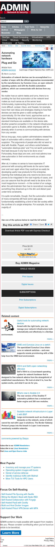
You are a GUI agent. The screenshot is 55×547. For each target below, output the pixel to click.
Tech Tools (29, 27)
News (3, 27)
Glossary (5, 545)
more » (50, 338)
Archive (4, 30)
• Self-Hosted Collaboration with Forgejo (18, 499)
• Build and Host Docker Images (14, 505)
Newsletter (5, 32)
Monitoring (37, 40)
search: (3, 18)
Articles (15, 27)
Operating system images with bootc (22, 470)
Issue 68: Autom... (26, 46)
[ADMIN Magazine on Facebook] (51, 48)
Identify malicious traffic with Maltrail (22, 475)
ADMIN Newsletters (22, 445)
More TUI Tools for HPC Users (19, 478)
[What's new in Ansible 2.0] (9, 395)
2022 (16, 46)
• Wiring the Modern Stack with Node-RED (19, 496)
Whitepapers (19, 30)
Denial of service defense (17, 472)
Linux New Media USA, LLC (36, 545)
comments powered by (15, 438)
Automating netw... (40, 46)
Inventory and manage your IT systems (23, 467)
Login (51, 46)
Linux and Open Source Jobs (15, 451)
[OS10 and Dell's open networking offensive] (9, 369)
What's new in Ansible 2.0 (28, 393)
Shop (18, 32)
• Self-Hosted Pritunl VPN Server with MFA (19, 508)
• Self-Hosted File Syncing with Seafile (17, 494)
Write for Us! (36, 30)
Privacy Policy (49, 540)
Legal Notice (49, 538)
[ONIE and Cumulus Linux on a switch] (9, 347)
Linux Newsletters (21, 448)
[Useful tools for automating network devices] (9, 324)
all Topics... (20, 42)
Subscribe (44, 27)
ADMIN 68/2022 (9, 70)
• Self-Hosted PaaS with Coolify (14, 502)
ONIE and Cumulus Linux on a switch (33, 344)
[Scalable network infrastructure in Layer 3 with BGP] (9, 414)
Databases (7, 42)
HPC (49, 37)
